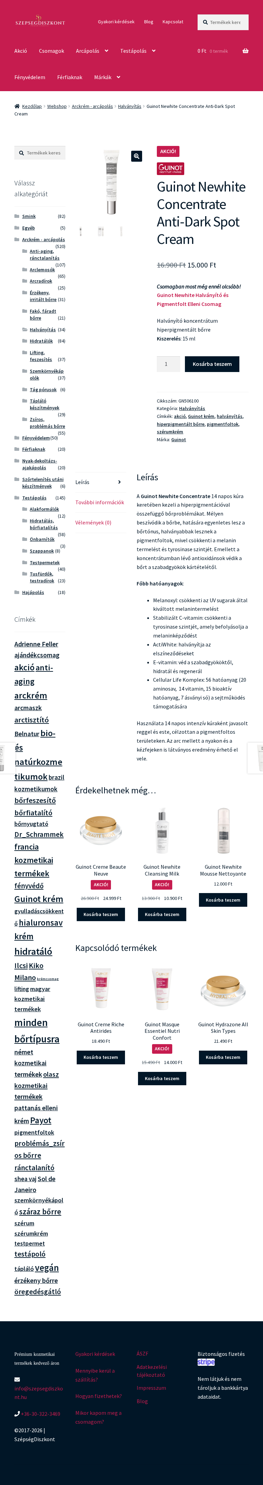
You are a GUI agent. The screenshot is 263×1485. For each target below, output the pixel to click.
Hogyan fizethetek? (98, 1396)
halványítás (229, 416)
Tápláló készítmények (44, 404)
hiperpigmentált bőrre (180, 424)
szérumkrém (170, 432)
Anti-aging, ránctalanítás (45, 254)
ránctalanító (34, 1167)
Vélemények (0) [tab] (93, 522)
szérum (24, 1223)
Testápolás (133, 50)
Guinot (178, 439)
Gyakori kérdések (116, 21)
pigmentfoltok (222, 424)
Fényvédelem (29, 77)
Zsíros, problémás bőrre (47, 422)
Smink (29, 216)
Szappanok (42, 551)
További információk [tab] (99, 502)
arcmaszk (28, 708)
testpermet (29, 1243)
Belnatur (26, 734)
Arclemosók (42, 270)
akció (180, 416)
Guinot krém (201, 416)
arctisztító (31, 720)
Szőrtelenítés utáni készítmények (43, 482)
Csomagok (51, 50)
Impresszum (151, 1387)
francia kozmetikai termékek (33, 860)
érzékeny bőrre (36, 1280)
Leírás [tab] (82, 482)
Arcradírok (41, 281)
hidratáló (33, 951)
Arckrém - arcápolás (92, 106)
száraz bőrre (40, 1211)
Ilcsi (21, 965)
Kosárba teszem (212, 363)
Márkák (102, 77)
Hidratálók (41, 341)
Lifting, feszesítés (41, 355)
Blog (148, 21)
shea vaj (25, 1179)
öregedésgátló (37, 1291)
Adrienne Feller (36, 644)
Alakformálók (44, 509)
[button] (136, 156)
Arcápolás (87, 50)
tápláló (24, 1269)
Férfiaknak (69, 77)
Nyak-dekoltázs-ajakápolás (39, 464)
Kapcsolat (173, 21)
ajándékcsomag (37, 655)
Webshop (57, 106)
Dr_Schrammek (39, 834)
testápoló (30, 1254)
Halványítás (129, 106)
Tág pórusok (43, 389)
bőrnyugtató (31, 824)
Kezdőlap (32, 106)
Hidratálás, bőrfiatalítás (44, 524)
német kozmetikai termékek (30, 1063)
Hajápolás (33, 592)
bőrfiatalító (33, 812)
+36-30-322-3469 (40, 1413)
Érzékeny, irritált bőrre (43, 295)
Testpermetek (45, 562)
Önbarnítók (42, 539)
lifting (21, 989)
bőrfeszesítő (35, 800)
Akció (20, 50)
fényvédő (28, 885)
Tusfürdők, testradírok (42, 577)
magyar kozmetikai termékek (32, 999)
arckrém (30, 695)
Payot (40, 1120)
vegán (47, 1267)
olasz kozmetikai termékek (36, 1085)
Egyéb (28, 228)
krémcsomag (48, 979)
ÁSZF (142, 1353)
